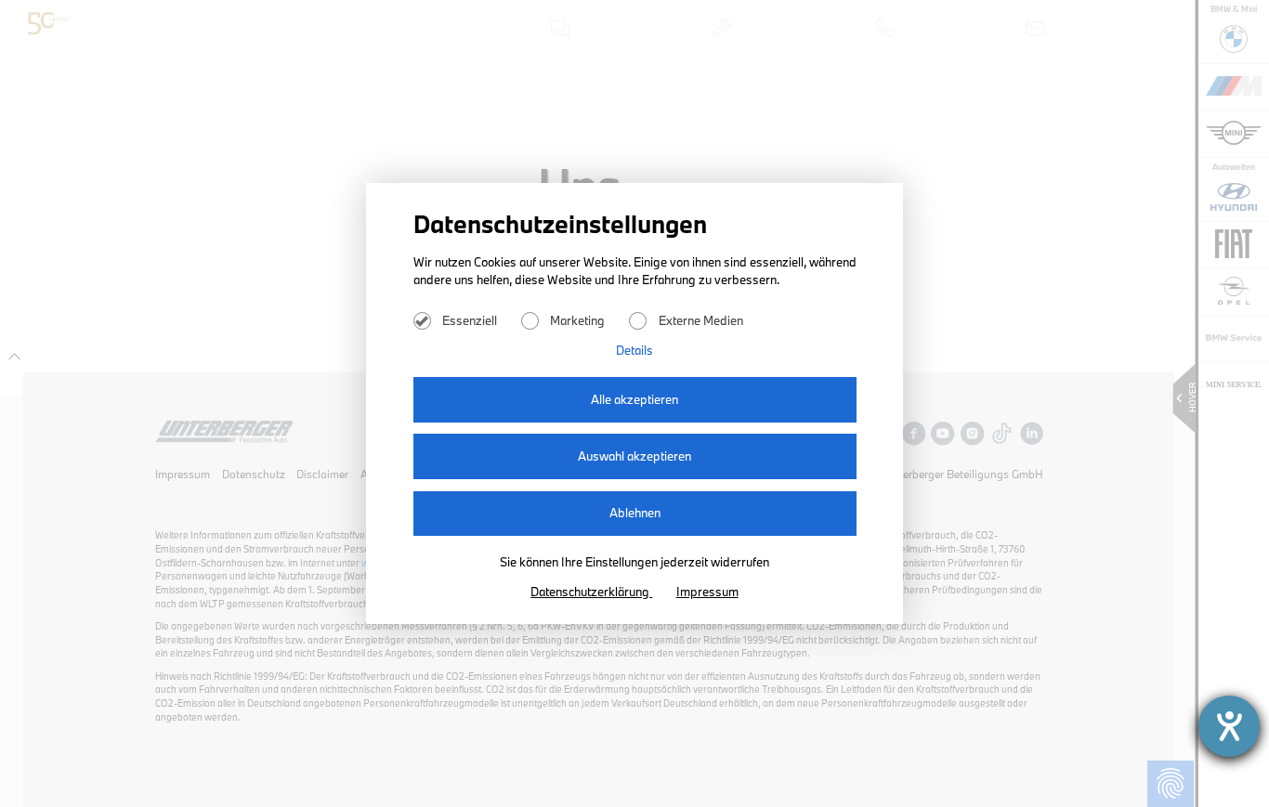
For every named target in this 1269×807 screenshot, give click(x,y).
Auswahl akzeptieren (634, 456)
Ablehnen (635, 512)
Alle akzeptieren (634, 399)
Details (634, 350)
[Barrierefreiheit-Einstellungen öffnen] (1229, 726)
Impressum (707, 591)
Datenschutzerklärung (591, 591)
